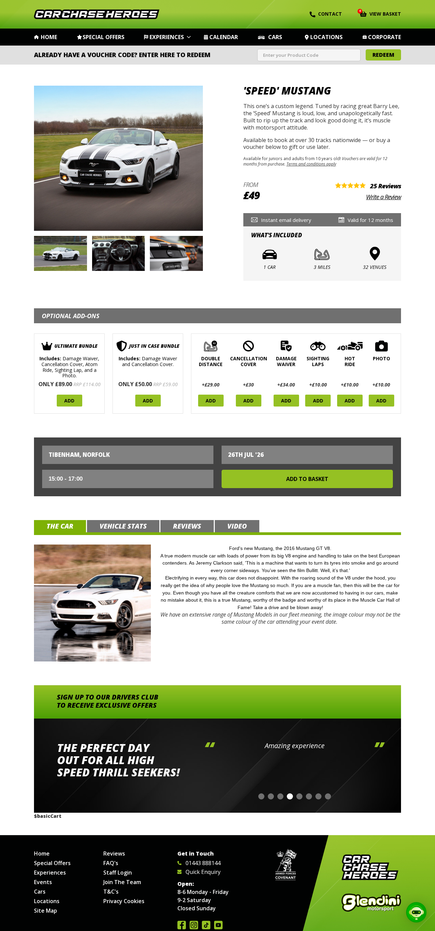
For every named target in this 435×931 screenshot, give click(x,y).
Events (43, 882)
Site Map (45, 910)
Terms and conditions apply (311, 164)
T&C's (111, 891)
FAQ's (110, 863)
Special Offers (103, 37)
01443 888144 (203, 863)
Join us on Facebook (181, 925)
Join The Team (122, 882)
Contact (330, 14)
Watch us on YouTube (218, 925)
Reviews (114, 853)
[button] (261, 796)
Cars (275, 37)
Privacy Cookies (123, 901)
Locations (326, 37)
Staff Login (117, 872)
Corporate (384, 37)
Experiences (167, 37)
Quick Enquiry (203, 872)
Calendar (223, 37)
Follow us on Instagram (194, 925)
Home (49, 37)
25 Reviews (385, 186)
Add (69, 400)
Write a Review (383, 197)
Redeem (383, 54)
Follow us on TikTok (206, 925)
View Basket (380, 13)
